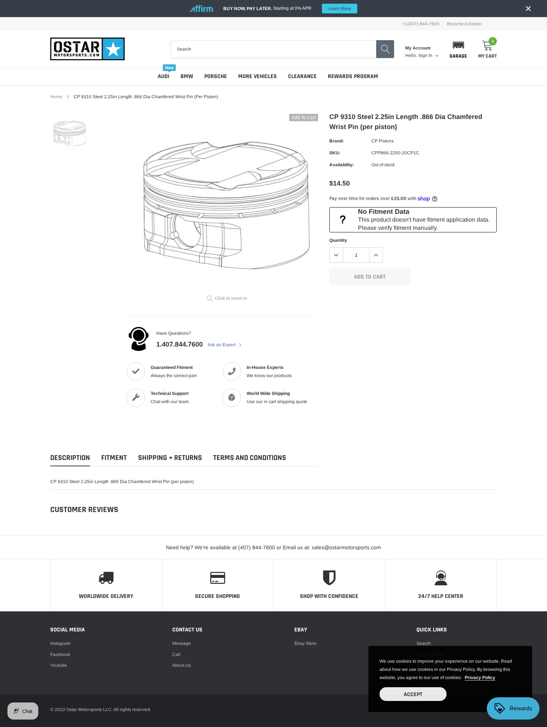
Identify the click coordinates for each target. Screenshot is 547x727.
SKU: (334, 152)
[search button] (385, 49)
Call (176, 654)
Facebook (60, 654)
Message (181, 643)
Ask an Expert (222, 344)
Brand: (336, 141)
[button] (458, 49)
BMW (186, 76)
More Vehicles (257, 76)
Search (423, 643)
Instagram (60, 643)
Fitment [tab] (114, 458)
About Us (181, 665)
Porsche (215, 76)
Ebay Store (305, 643)
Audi (163, 76)
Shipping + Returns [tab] (170, 458)
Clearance (302, 76)
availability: (341, 164)
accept (413, 694)
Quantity (338, 240)
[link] (69, 133)
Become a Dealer (464, 24)
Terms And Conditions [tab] (249, 458)
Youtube (58, 665)
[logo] (87, 49)
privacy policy (480, 677)
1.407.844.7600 (179, 344)
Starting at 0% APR (287, 8)
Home (56, 96)
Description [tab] (70, 458)
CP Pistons (382, 141)
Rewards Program (353, 76)
